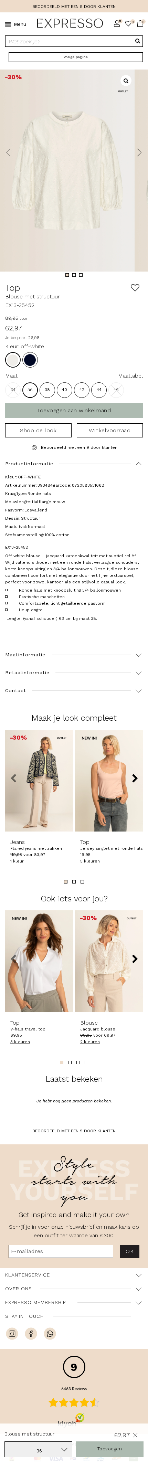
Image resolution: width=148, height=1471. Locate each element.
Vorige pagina (76, 57)
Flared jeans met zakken (36, 845)
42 (82, 389)
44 (99, 389)
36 (30, 390)
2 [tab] (74, 275)
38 (47, 389)
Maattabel (130, 375)
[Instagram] (12, 1335)
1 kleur (17, 861)
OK (130, 1251)
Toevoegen (109, 1448)
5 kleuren (90, 861)
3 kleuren (20, 1041)
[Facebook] (31, 1335)
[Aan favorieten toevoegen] (135, 288)
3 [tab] (81, 275)
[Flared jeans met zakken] (39, 781)
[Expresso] (67, 23)
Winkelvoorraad (109, 430)
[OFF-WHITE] (13, 360)
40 (64, 389)
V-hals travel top (27, 1025)
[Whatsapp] (50, 1335)
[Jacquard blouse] (109, 961)
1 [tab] (67, 275)
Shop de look (38, 430)
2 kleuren (90, 1041)
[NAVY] (30, 360)
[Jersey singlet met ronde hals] (109, 781)
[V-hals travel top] (39, 961)
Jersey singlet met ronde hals (109, 845)
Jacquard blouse (97, 1025)
